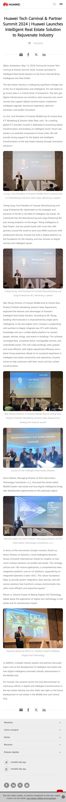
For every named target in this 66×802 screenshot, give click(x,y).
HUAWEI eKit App (18, 762)
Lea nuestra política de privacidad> (41, 798)
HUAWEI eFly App (18, 769)
